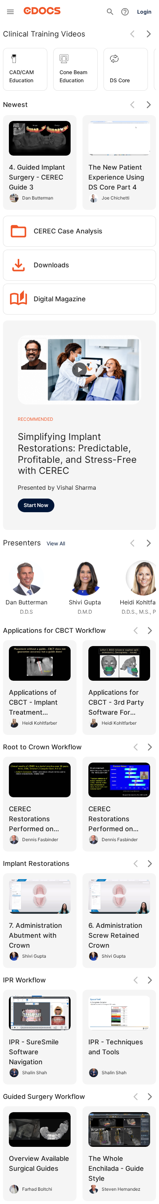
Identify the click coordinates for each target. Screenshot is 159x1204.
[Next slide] (148, 543)
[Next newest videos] (148, 104)
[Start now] (79, 370)
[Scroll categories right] (148, 34)
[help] (125, 11)
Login (144, 11)
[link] (26, 587)
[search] (110, 11)
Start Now (36, 505)
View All (56, 543)
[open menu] (10, 11)
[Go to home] (40, 11)
